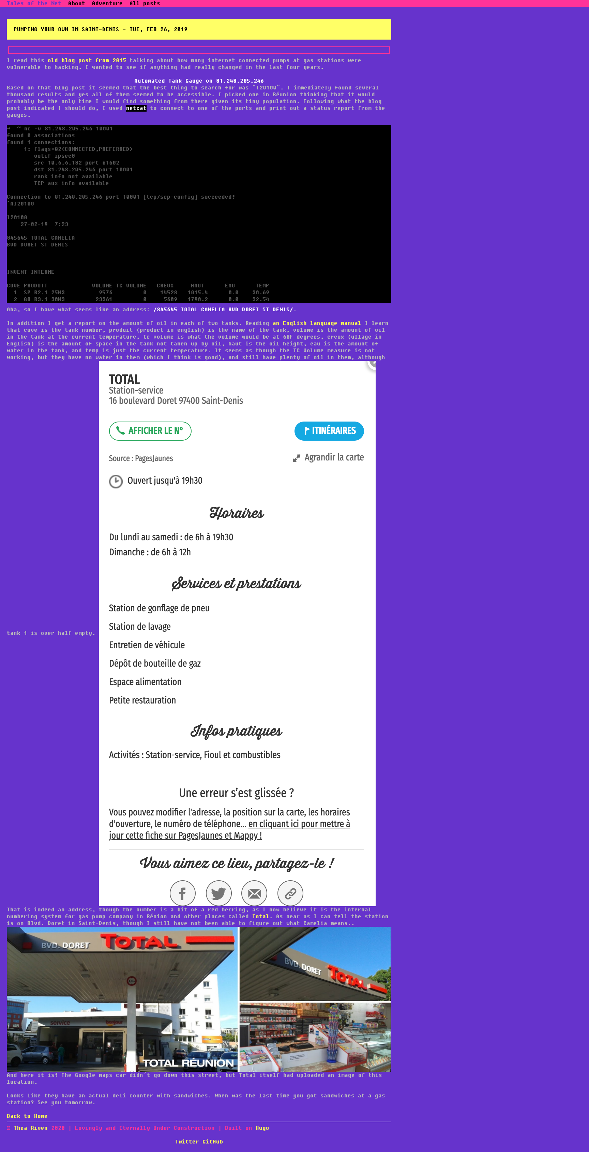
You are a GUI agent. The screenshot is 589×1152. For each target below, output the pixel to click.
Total (260, 916)
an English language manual (317, 323)
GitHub (212, 1141)
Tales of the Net (34, 3)
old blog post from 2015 (87, 60)
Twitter (187, 1141)
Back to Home (27, 1116)
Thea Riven (32, 1128)
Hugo (262, 1128)
